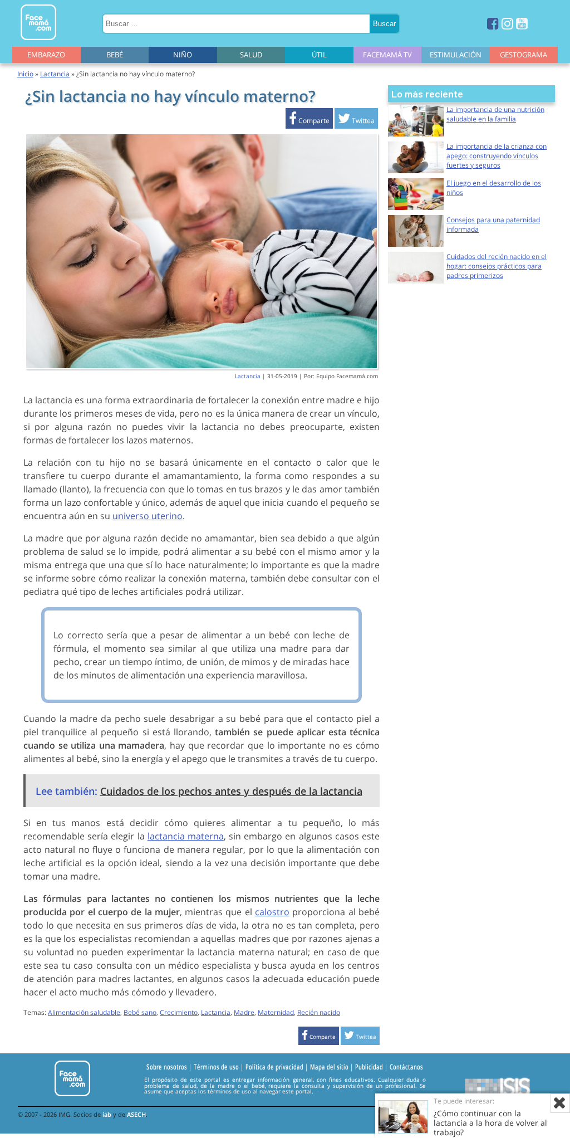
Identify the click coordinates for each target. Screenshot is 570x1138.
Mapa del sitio (329, 1067)
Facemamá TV (387, 55)
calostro (272, 912)
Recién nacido (318, 1012)
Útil (319, 55)
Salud (251, 55)
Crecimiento (179, 1012)
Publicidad (369, 1067)
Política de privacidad (274, 1067)
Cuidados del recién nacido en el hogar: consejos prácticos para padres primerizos (496, 266)
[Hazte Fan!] (493, 23)
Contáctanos (406, 1067)
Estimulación (455, 55)
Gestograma (523, 55)
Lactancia (55, 74)
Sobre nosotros (166, 1067)
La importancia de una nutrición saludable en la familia (495, 114)
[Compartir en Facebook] (309, 120)
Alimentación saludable (84, 1012)
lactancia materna (186, 836)
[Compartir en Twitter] (356, 120)
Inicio (25, 74)
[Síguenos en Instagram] (507, 23)
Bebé (114, 55)
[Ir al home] (38, 42)
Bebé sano (140, 1012)
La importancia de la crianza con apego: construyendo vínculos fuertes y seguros (496, 155)
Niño (182, 55)
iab (106, 1114)
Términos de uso (216, 1067)
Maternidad (276, 1012)
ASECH (136, 1114)
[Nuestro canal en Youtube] (522, 23)
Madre (244, 1012)
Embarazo (46, 55)
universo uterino (147, 516)
